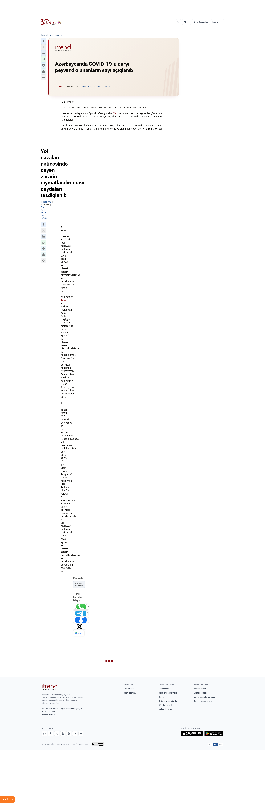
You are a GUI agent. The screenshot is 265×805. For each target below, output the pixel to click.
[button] (43, 41)
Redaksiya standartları (168, 701)
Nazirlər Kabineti (79, 584)
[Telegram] (68, 733)
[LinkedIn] (74, 733)
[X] (56, 733)
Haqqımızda (164, 689)
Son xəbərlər (129, 689)
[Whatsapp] (44, 733)
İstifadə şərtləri (200, 689)
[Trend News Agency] (49, 686)
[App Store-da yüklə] (192, 733)
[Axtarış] (178, 22)
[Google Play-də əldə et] (213, 733)
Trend (116, 113)
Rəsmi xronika (130, 693)
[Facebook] (50, 733)
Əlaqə (161, 697)
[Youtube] (62, 733)
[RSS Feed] (80, 733)
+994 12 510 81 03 (49, 712)
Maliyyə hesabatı (166, 709)
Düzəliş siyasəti (165, 705)
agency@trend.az (48, 715)
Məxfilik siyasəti (200, 693)
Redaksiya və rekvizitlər (168, 693)
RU (220, 744)
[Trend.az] (51, 22)
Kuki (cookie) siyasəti (203, 701)
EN (210, 744)
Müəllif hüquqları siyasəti (204, 697)
